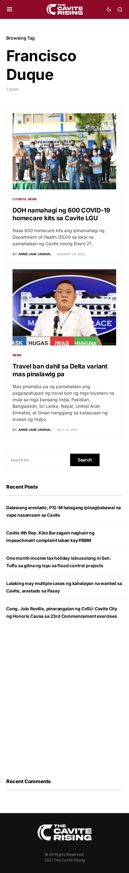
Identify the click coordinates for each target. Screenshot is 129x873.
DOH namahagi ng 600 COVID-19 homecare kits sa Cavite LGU (61, 214)
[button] (9, 9)
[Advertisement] (64, 699)
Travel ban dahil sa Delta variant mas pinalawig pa (60, 370)
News (32, 199)
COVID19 (19, 199)
